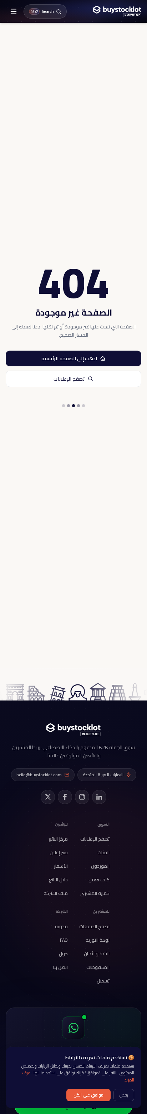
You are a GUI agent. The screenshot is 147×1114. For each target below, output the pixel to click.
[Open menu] (13, 11)
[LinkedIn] (99, 797)
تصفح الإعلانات (69, 378)
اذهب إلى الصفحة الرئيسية (69, 358)
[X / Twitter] (48, 797)
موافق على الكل (88, 1095)
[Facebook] (65, 797)
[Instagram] (82, 797)
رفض (124, 1095)
